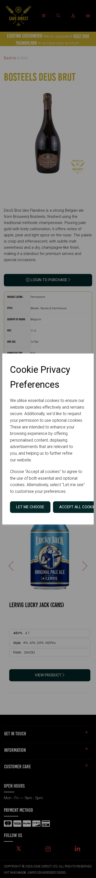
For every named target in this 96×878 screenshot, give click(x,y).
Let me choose (30, 507)
